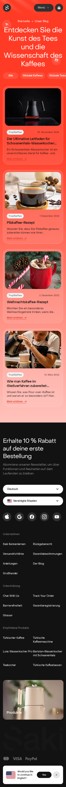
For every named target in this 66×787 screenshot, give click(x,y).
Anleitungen (10, 563)
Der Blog (38, 563)
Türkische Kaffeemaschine (43, 640)
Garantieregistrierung (46, 605)
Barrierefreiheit (12, 605)
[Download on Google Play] (19, 517)
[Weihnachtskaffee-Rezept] (33, 270)
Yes (44, 774)
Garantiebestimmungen (47, 554)
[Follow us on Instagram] (44, 517)
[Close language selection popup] (56, 774)
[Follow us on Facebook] (32, 517)
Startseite (24, 21)
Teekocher (9, 665)
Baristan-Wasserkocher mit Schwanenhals (47, 653)
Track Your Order (43, 596)
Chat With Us (11, 596)
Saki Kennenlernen (14, 544)
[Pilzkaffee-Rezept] (33, 191)
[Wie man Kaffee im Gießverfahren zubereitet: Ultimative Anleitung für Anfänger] (33, 349)
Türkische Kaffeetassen (47, 665)
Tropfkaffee (15, 132)
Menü (41, 7)
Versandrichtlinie (13, 554)
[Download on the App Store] (7, 517)
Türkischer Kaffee (13, 638)
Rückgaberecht (42, 544)
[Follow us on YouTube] (57, 517)
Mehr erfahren (15, 158)
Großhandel (10, 573)
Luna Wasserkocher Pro (17, 651)
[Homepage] (7, 8)
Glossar (8, 615)
